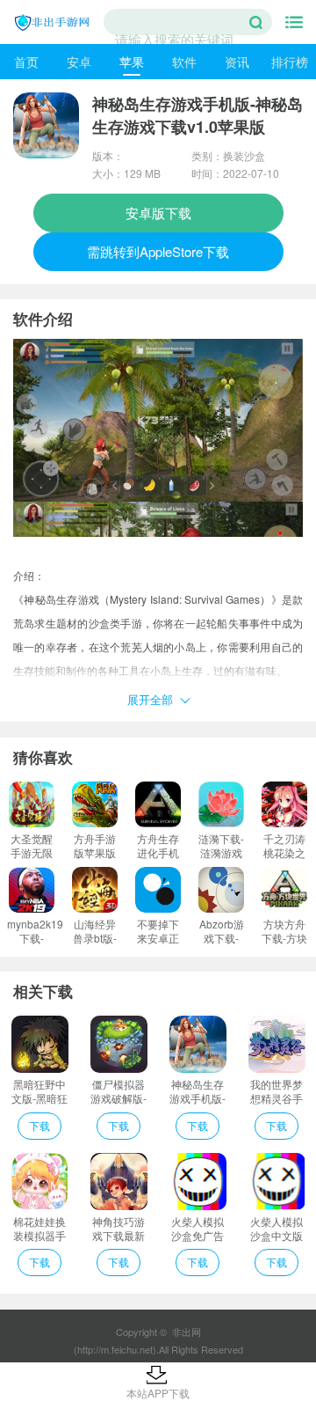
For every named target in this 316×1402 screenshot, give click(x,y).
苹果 (131, 61)
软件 (184, 61)
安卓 (79, 61)
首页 (26, 61)
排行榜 (289, 61)
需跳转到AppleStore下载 (158, 251)
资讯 (237, 61)
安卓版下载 (158, 212)
